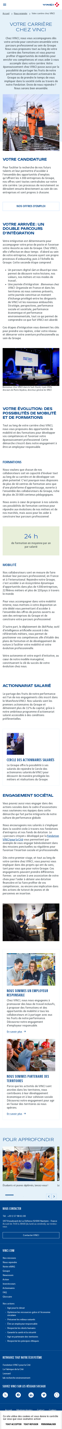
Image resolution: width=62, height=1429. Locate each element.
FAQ (5, 1292)
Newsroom (8, 1275)
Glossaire (7, 1296)
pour (12, 839)
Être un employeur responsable (22, 1324)
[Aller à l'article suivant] (54, 1196)
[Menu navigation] (5, 5)
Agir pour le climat (16, 1308)
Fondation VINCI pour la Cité (16, 1365)
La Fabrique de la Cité (13, 1369)
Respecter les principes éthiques (23, 1341)
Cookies (52, 1410)
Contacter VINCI (31, 1235)
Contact (40, 1410)
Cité (20, 839)
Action (6, 1279)
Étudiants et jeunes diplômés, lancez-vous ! (25, 1185)
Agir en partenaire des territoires (22, 1336)
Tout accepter (13, 1424)
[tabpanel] (29, 1169)
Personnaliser (48, 1424)
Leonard (7, 1373)
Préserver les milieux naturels (21, 1319)
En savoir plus (14, 1031)
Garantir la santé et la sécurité (21, 1332)
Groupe (6, 1271)
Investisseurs (9, 1284)
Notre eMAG (9, 1266)
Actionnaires (9, 1288)
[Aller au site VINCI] (50, 5)
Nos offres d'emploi (31, 206)
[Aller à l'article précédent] (48, 1196)
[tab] (9, 1196)
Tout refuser (31, 1424)
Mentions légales (24, 1410)
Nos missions (9, 1258)
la (17, 839)
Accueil (6, 13)
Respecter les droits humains (21, 1328)
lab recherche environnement (16, 1378)
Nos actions (9, 1303)
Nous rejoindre (20, 13)
